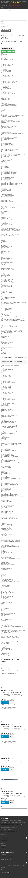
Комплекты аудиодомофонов (7, 261)
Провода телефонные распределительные (10, 327)
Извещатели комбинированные (7, 145)
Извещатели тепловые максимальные (9, 155)
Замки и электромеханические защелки (9, 228)
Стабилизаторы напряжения (7, 203)
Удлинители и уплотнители (6, 125)
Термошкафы (3, 310)
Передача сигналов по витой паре (8, 112)
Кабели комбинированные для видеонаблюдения (11, 324)
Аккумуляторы (4, 202)
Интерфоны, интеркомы (6, 247)
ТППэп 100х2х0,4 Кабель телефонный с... (12, 692)
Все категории (4, 54)
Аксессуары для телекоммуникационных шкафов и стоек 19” (13, 302)
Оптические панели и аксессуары (8, 297)
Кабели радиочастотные (6, 325)
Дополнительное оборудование (7, 268)
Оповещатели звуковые (6, 190)
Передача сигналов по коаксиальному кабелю (10, 121)
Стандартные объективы (6, 58)
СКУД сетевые (4, 225)
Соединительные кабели (6, 132)
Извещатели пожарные (5, 151)
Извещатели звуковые (5, 139)
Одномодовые (4, 291)
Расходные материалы (5, 275)
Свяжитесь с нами (5, 8)
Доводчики (3, 240)
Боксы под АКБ (4, 344)
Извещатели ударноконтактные (7, 138)
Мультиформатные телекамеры (7, 91)
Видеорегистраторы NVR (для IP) (8, 97)
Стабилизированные (5, 336)
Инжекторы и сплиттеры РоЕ (7, 286)
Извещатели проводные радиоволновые (9, 174)
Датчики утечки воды (5, 180)
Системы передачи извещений (7, 195)
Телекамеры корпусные (6, 65)
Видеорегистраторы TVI (6, 103)
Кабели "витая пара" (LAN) (6, 315)
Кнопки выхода (4, 241)
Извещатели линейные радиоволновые (9, 172)
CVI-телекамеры (4, 87)
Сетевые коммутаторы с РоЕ (7, 279)
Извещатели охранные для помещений (9, 134)
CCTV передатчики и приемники (7, 120)
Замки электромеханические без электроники (10, 229)
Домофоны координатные (6, 258)
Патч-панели (3, 296)
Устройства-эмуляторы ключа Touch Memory (10, 208)
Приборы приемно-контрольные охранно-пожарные (11, 183)
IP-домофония (4, 264)
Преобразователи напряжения (7, 342)
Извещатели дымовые (5, 156)
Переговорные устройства (6, 246)
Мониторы (3, 109)
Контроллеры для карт (5, 223)
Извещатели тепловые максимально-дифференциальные (13, 154)
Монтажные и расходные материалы (8, 269)
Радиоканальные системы (6, 194)
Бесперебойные (4, 197)
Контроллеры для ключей (6, 222)
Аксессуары (3, 129)
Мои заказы (3, 854)
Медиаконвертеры (4, 287)
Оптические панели (5, 298)
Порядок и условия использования (8, 352)
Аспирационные (4, 162)
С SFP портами (4, 288)
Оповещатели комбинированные (7, 191)
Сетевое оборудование (5, 276)
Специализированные (5, 200)
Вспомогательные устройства (7, 201)
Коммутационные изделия (6, 273)
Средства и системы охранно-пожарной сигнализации (12, 133)
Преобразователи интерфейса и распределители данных (13, 115)
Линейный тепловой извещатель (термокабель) (11, 152)
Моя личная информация (6, 859)
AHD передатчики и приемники (7, 118)
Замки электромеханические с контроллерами (10, 230)
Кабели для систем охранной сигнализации (10, 321)
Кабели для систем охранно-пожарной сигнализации (12, 316)
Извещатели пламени (5, 163)
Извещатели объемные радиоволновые (9, 173)
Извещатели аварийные (6, 178)
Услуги (2, 349)
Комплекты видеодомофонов (7, 262)
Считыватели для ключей (6, 216)
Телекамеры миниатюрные (6, 68)
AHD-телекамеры (4, 61)
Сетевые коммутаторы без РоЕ (7, 278)
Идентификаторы (4, 206)
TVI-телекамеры (4, 69)
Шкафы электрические (5, 304)
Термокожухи (3, 110)
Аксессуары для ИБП (5, 345)
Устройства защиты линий (6, 127)
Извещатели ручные (5, 166)
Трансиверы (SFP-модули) (6, 292)
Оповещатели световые (6, 189)
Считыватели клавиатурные (7, 214)
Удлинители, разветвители (6, 114)
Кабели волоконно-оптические (7, 332)
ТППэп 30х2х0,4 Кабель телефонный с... (12, 726)
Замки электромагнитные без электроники (9, 233)
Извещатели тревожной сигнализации (9, 137)
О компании (3, 353)
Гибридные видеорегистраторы (7, 100)
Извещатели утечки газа (6, 179)
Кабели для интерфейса (6, 322)
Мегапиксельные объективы (7, 59)
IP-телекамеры (4, 74)
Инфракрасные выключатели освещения (9, 149)
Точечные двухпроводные (6, 157)
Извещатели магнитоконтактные (7, 135)
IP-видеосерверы (4, 108)
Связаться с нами (5, 841)
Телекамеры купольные (6, 63)
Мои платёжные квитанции (7, 856)
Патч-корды (3, 305)
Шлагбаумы (3, 244)
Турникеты (3, 237)
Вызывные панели (4, 252)
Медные (2, 307)
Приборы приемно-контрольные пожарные (9, 185)
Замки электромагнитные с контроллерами (10, 234)
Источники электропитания (6, 196)
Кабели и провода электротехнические (9, 326)
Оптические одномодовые (6, 309)
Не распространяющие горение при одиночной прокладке (13, 320)
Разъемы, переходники (6, 131)
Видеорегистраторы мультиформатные (9, 105)
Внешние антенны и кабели (6, 281)
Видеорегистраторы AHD (6, 102)
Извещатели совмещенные (6, 143)
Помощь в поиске (4, 350)
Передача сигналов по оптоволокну (8, 126)
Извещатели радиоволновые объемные (9, 140)
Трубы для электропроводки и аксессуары (10, 271)
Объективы (3, 57)
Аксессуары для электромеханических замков (10, 231)
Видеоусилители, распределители (8, 123)
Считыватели (3, 213)
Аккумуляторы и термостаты (7, 339)
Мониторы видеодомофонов (7, 256)
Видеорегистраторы (5, 95)
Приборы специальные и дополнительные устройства (12, 186)
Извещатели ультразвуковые (7, 144)
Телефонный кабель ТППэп (6, 328)
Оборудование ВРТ (5, 259)
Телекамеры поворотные (6, 94)
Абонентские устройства (6, 251)
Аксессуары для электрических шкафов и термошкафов (12, 311)
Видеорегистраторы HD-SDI (6, 99)
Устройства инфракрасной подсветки (8, 111)
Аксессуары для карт (5, 211)
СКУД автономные (4, 220)
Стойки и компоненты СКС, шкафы (8, 294)
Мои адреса (3, 857)
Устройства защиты (5, 343)
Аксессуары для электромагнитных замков (10, 236)
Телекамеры (3, 60)
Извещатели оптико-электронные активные (10, 148)
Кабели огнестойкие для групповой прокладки (10, 319)
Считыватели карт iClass (6, 218)
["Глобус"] (14, 15)
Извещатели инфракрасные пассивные (9, 171)
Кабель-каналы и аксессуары (7, 270)
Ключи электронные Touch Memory (8, 207)
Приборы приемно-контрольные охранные (9, 184)
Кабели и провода (4, 314)
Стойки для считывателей (6, 219)
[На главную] (2, 357)
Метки (2, 212)
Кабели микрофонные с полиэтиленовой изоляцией (11, 330)
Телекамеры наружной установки (8, 64)
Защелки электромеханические (7, 235)
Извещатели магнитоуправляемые (8, 150)
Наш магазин (4, 840)
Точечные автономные (5, 160)
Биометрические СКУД (5, 227)
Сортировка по (4, 664)
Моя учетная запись (7, 852)
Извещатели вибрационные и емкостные (9, 146)
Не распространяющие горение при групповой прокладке (13, 318)
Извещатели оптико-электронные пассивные (10, 142)
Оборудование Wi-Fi (5, 280)
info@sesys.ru (9, 872)
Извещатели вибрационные (6, 176)
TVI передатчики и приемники (7, 117)
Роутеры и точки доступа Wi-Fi (7, 282)
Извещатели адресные (5, 167)
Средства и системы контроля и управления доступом (12, 205)
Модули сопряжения (5, 263)
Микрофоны (3, 128)
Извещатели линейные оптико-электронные (10, 169)
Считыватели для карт (5, 217)
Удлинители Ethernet (5, 284)
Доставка (3, 348)
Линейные (3, 161)
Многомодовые (4, 290)
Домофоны (3, 245)
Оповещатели (4, 188)
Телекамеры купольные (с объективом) (9, 81)
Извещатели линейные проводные (8, 177)
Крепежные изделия (5, 274)
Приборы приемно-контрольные (7, 182)
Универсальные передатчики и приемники (9, 116)
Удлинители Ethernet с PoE (6, 285)
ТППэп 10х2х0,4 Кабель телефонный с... (12, 793)
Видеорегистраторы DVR (6, 98)
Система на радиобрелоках (6, 224)
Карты (2, 210)
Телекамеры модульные (6, 66)
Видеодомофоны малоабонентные (8, 254)
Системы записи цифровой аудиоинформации (10, 248)
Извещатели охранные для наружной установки (11, 168)
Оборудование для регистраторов (8, 104)
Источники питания (5, 333)
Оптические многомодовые (6, 308)
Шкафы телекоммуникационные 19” (8, 303)
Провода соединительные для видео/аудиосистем (11, 331)
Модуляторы (3, 122)
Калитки (2, 239)
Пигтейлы (3, 299)
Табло (2, 193)
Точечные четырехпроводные (7, 159)
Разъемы (3, 301)
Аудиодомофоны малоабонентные (8, 250)
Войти (2, 7)
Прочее (2, 293)
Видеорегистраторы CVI (6, 106)
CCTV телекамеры (5, 80)
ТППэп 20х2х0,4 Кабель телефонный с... (12, 760)
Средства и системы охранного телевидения (10, 55)
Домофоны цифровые (5, 253)
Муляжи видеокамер (5, 86)
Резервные (3, 199)
